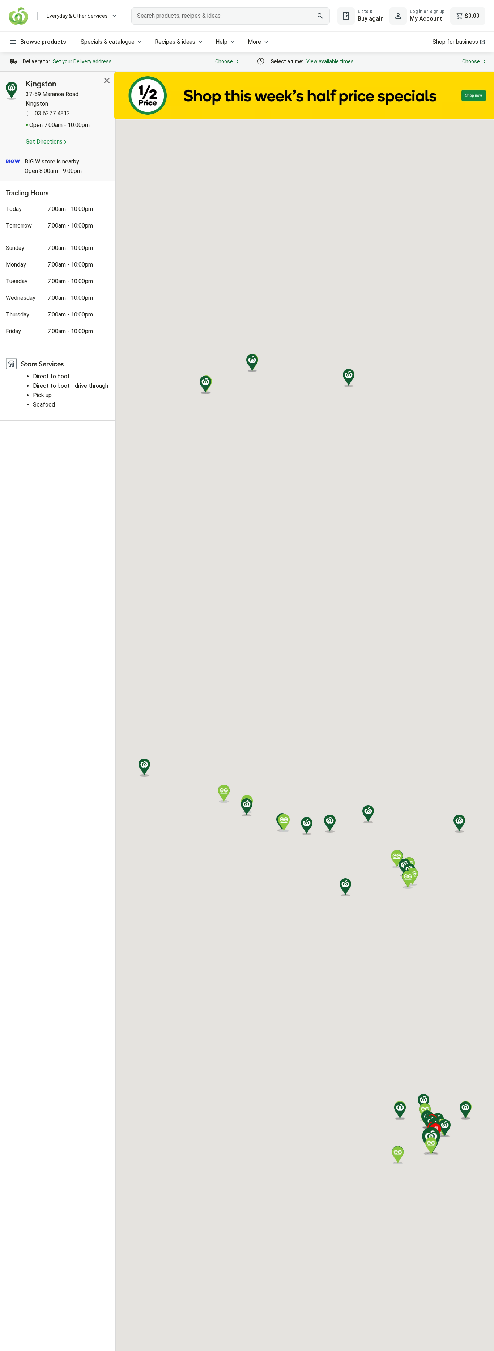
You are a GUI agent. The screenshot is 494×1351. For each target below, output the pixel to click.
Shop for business (455, 41)
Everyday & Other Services (77, 16)
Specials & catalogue (108, 41)
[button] (465, 1110)
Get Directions (45, 141)
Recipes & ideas (175, 41)
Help (221, 41)
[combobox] (230, 16)
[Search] (320, 16)
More (254, 41)
